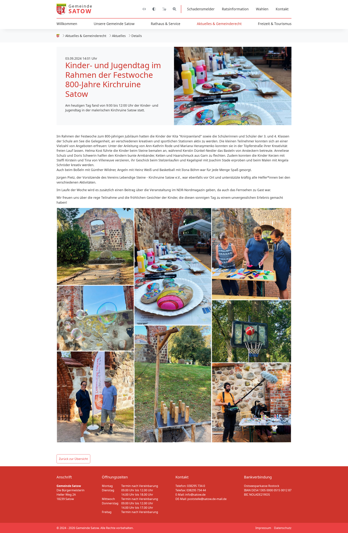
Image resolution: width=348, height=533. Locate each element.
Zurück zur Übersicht (73, 459)
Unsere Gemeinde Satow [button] (114, 23)
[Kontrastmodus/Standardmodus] (154, 9)
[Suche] (174, 9)
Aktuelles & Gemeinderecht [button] (219, 23)
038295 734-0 (196, 486)
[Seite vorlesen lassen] (144, 9)
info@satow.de (195, 495)
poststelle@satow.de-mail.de (207, 499)
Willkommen (67, 23)
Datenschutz (282, 528)
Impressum (263, 528)
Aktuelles (119, 36)
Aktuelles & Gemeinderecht (85, 36)
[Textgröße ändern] (164, 9)
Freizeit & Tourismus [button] (274, 23)
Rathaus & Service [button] (165, 23)
